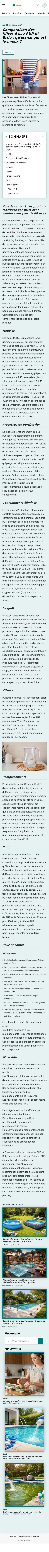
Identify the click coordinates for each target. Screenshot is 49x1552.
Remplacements (13, 176)
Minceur (6, 1398)
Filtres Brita (13, 193)
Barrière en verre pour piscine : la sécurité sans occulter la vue (23, 1322)
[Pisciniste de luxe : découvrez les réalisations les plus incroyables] (24, 1263)
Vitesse (9, 171)
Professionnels (7, 1286)
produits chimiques (16, 232)
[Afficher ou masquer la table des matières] (36, 136)
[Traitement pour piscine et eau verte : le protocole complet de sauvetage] (24, 1485)
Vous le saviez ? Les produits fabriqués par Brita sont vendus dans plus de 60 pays (23, 147)
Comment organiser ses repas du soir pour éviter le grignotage (23, 1402)
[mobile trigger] (4, 5)
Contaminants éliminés (16, 162)
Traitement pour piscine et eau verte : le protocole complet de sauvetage (22, 1513)
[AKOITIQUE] (17, 5)
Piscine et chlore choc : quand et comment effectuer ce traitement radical (23, 1457)
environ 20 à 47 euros (23, 890)
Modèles (9, 154)
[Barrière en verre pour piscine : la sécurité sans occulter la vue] (24, 1304)
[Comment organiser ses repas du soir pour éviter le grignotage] (24, 1374)
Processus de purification (17, 158)
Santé (8, 52)
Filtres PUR (12, 189)
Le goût (9, 167)
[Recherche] (38, 5)
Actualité (5, 1245)
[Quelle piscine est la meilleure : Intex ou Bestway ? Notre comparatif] (24, 1222)
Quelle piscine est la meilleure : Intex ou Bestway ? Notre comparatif (22, 1240)
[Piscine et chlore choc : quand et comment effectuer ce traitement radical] (24, 1429)
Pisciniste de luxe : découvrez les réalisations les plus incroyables (18, 1281)
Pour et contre (12, 185)
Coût (8, 180)
